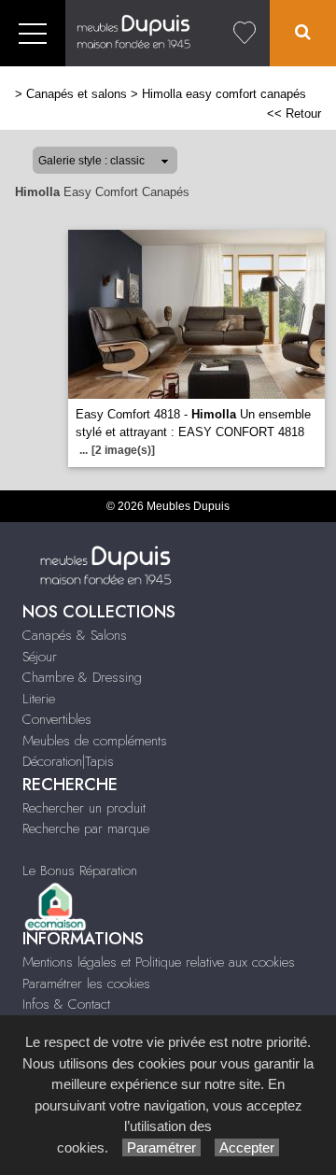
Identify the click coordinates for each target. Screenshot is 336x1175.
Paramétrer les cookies (86, 983)
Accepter (247, 1147)
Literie (38, 698)
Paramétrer (161, 1147)
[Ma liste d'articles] (244, 33)
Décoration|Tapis (68, 761)
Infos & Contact (66, 1004)
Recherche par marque (85, 828)
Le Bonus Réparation (79, 870)
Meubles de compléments (94, 740)
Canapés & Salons (74, 635)
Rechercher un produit (84, 808)
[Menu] (32, 33)
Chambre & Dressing (82, 677)
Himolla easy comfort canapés (224, 94)
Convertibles (56, 719)
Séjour (39, 656)
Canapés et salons (76, 94)
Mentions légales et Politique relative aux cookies (158, 962)
